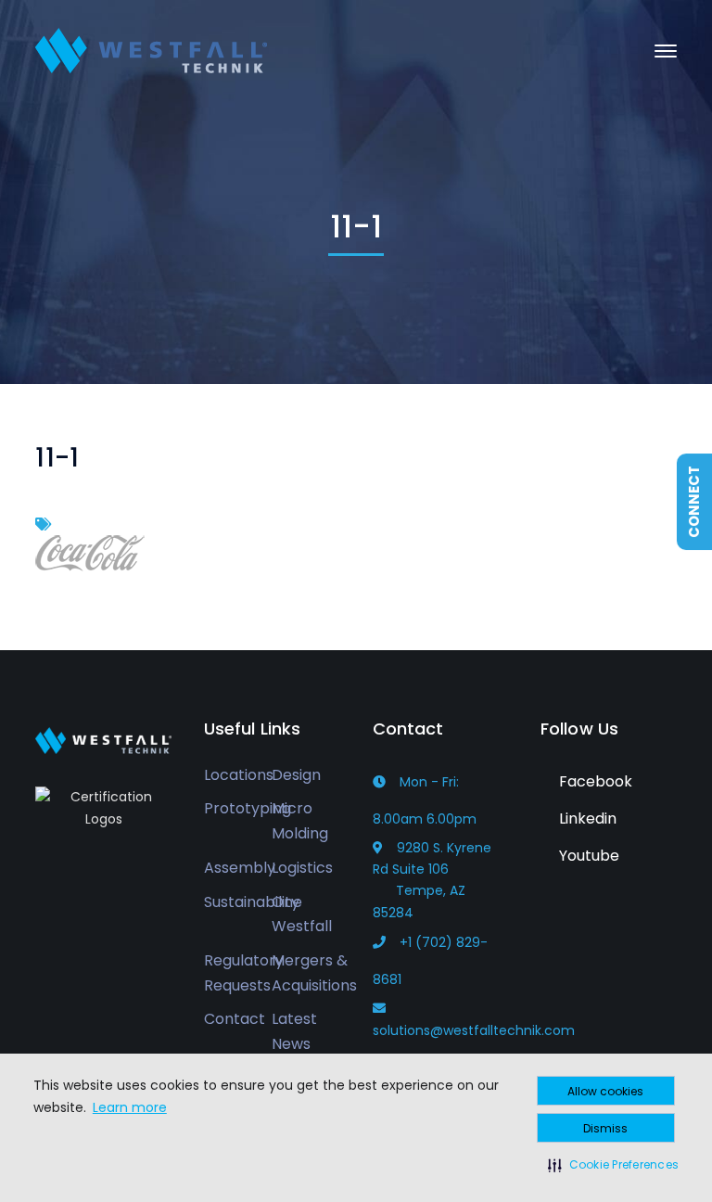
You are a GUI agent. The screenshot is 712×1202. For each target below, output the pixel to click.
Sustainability (251, 902)
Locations (238, 775)
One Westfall (302, 914)
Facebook (593, 781)
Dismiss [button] (605, 1128)
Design (296, 775)
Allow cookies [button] (605, 1091)
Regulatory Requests (244, 973)
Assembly (239, 867)
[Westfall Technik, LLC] (151, 49)
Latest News (294, 1031)
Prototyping (247, 808)
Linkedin (586, 818)
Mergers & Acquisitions (314, 973)
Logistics (302, 867)
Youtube (587, 855)
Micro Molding (300, 821)
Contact (234, 1018)
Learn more (130, 1107)
